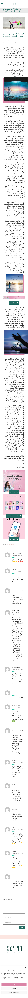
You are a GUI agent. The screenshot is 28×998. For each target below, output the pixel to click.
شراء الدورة (13, 302)
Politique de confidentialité (14, 995)
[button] (26, 968)
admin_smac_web (18, 41)
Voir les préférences (14, 992)
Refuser (14, 988)
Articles (20, 39)
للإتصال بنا (12, 539)
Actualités (15, 39)
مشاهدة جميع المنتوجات (13, 515)
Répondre (14, 557)
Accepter (14, 984)
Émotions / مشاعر (7, 41)
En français (10, 545)
